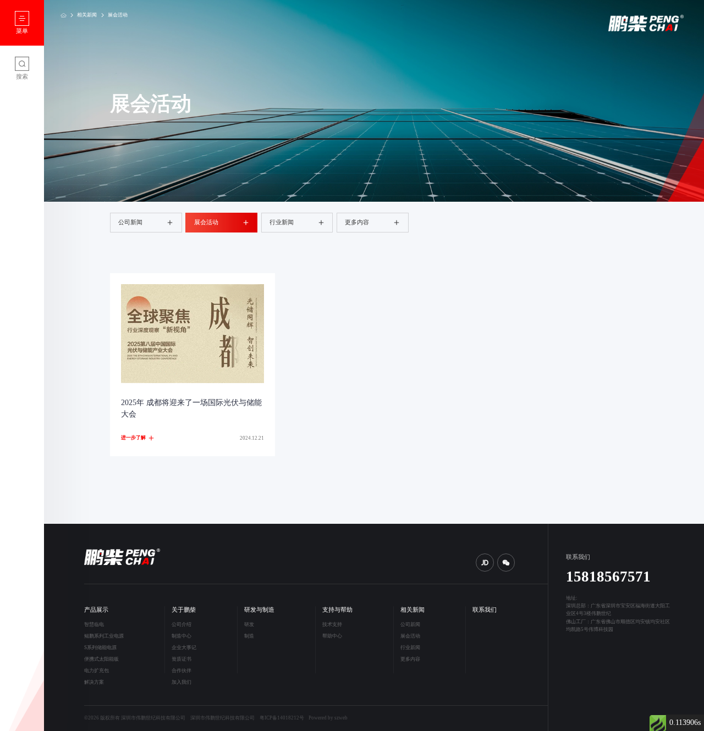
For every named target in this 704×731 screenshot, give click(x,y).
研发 (249, 624)
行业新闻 (282, 222)
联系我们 (484, 610)
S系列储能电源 (100, 647)
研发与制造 (259, 610)
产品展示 (96, 610)
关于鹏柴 (184, 610)
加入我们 (181, 682)
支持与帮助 (337, 610)
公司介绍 (181, 624)
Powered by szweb (328, 718)
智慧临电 (94, 624)
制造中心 (181, 636)
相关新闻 (87, 15)
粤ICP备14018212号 (282, 718)
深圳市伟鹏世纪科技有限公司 (222, 718)
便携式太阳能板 (101, 659)
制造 (249, 636)
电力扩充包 (96, 670)
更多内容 (357, 222)
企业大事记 (184, 647)
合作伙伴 (181, 670)
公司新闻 (130, 222)
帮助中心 (332, 636)
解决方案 (94, 682)
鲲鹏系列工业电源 (104, 636)
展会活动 (118, 15)
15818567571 (608, 576)
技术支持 (332, 624)
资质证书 (181, 659)
